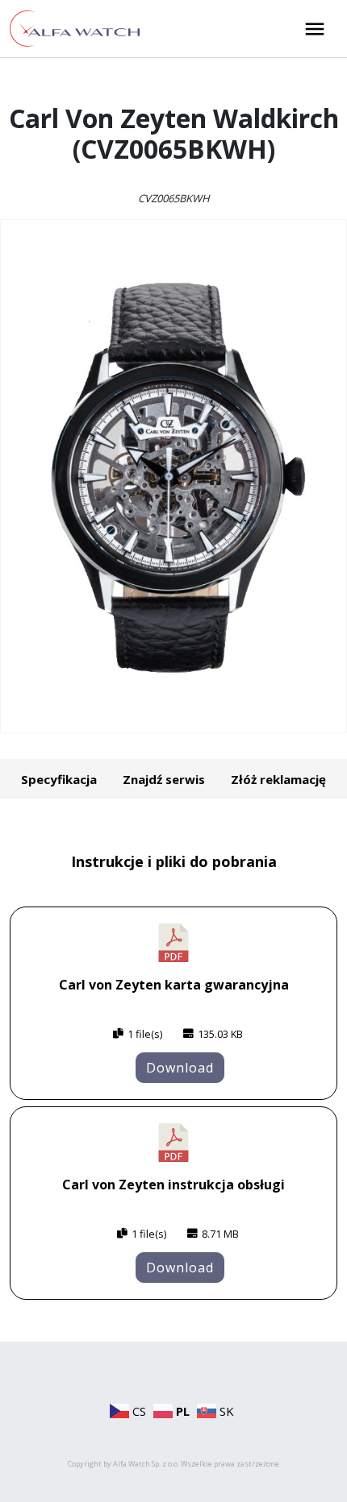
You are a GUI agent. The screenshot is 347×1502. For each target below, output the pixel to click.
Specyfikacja (59, 779)
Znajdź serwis (164, 779)
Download (180, 1068)
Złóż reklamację (278, 779)
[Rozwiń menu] (314, 29)
